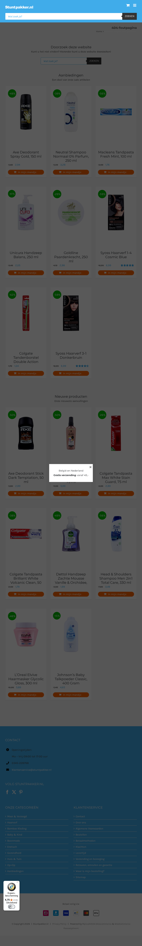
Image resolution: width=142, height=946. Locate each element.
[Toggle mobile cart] (128, 5)
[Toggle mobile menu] (135, 5)
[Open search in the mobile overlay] (71, 16)
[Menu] (17, 883)
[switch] (11, 907)
